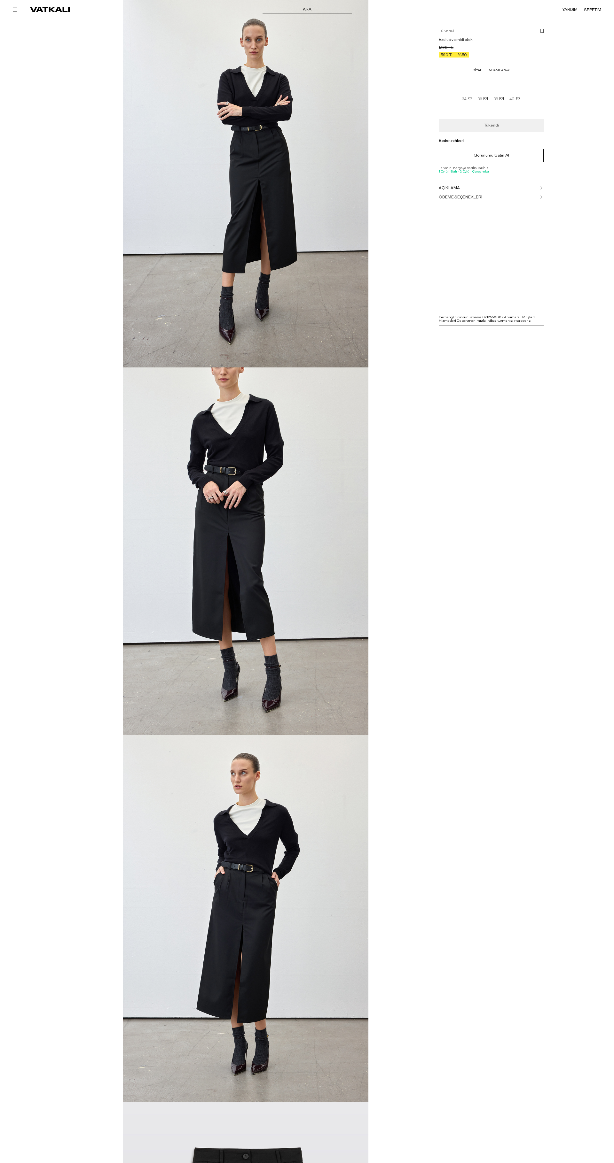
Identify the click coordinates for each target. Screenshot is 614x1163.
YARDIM (570, 10)
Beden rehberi (451, 140)
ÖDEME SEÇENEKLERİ (460, 197)
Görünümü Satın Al (491, 155)
